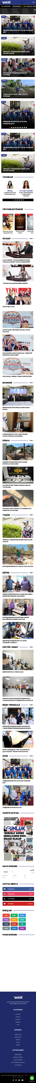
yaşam (6, 515)
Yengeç (6, 920)
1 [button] (9, 127)
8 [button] (22, 127)
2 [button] (11, 127)
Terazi (6, 924)
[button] (3, 118)
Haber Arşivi (18, 1037)
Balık (22, 928)
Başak (22, 920)
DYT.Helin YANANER (26, 191)
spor (5, 756)
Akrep (14, 924)
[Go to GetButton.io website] (32, 1081)
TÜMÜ (31, 238)
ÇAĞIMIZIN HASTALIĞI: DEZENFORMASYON (10, 193)
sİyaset (7, 238)
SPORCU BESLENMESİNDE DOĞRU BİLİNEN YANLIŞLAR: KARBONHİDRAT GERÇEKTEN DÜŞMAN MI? (26, 194)
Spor (18, 1025)
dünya (6, 440)
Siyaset (18, 1017)
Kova (14, 928)
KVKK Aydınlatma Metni (18, 1062)
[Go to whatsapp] (32, 1078)
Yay (22, 924)
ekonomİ (7, 382)
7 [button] (20, 127)
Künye (18, 1042)
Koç (6, 915)
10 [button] (26, 127)
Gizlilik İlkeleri (18, 1054)
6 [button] (18, 127)
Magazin (18, 1022)
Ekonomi (18, 1019)
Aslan (14, 920)
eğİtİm (6, 572)
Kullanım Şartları (18, 1057)
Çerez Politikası (18, 1060)
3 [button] (13, 127)
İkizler (22, 915)
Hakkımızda (18, 1034)
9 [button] (24, 127)
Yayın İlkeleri (18, 1065)
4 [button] (15, 127)
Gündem (18, 1014)
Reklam (18, 1040)
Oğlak (6, 928)
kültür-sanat (10, 647)
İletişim (18, 1045)
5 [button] (17, 127)
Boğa (14, 915)
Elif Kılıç (9, 191)
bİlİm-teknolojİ (11, 705)
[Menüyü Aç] (22, 2)
